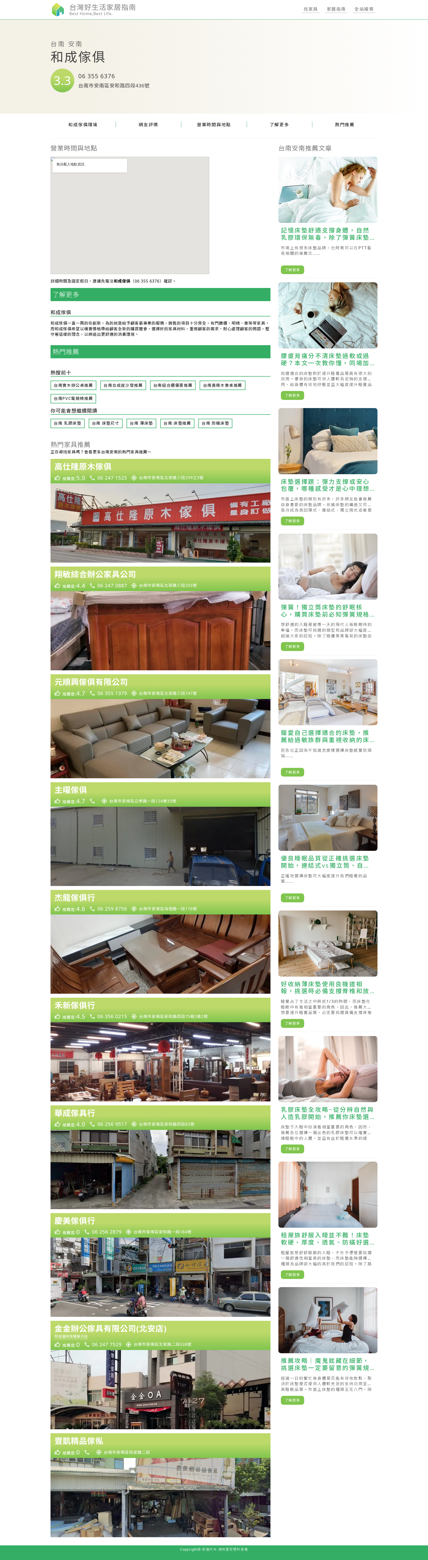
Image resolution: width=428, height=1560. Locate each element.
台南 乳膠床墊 (67, 423)
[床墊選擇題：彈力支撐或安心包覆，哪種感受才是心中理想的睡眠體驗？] (327, 469)
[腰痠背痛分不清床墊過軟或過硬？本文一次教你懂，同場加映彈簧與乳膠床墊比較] (327, 343)
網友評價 (148, 125)
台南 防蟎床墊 (215, 423)
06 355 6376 (96, 76)
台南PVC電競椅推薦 (73, 398)
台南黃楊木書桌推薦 (222, 385)
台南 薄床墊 (141, 423)
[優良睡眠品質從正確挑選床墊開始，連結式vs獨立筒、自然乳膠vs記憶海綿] (327, 845)
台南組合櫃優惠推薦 (172, 385)
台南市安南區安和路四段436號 (114, 85)
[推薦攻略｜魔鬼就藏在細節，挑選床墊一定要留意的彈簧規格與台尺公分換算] (327, 1347)
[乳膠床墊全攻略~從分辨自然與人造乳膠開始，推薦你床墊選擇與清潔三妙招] (327, 1097)
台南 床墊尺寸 (105, 423)
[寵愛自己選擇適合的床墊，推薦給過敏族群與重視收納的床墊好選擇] (327, 720)
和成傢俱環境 (83, 125)
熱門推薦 (345, 125)
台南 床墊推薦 (177, 423)
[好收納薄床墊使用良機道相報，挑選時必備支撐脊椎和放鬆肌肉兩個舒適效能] (327, 971)
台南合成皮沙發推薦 (123, 385)
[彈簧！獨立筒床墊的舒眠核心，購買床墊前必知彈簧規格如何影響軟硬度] (327, 594)
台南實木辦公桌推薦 (73, 385)
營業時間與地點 (214, 125)
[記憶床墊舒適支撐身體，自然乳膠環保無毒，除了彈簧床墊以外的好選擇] (327, 217)
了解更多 (279, 125)
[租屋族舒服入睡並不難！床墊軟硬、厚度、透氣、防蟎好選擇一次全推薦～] (327, 1222)
